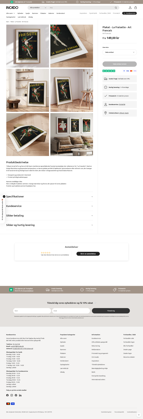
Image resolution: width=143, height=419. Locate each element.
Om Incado (95, 357)
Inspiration (83, 13)
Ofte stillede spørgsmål (99, 342)
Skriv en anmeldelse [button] (88, 254)
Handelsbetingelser (106, 412)
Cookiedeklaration (132, 412)
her (34, 186)
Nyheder (20, 13)
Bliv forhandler (128, 346)
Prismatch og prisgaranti (100, 353)
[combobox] (73, 8)
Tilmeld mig (111, 311)
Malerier (51, 13)
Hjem (7, 21)
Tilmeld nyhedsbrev (98, 364)
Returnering (96, 346)
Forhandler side (128, 338)
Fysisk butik (93, 13)
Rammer (35, 13)
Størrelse (106, 47)
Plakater (43, 13)
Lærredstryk (22, 17)
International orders (98, 379)
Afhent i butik (124, 113)
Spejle (28, 13)
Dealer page (127, 349)
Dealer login (127, 353)
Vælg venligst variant (119, 64)
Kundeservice (96, 338)
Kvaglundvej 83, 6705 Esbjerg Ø (23, 348)
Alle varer (9, 13)
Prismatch (116, 13)
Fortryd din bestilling (98, 376)
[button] (135, 7)
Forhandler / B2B (105, 13)
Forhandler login (128, 342)
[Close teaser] (4, 196)
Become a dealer (129, 357)
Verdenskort (60, 13)
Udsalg (30, 17)
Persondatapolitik (119, 412)
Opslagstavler (10, 17)
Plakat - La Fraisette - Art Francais (19, 21)
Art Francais (107, 33)
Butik (93, 372)
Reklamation (96, 349)
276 (27, 291)
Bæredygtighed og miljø (99, 368)
